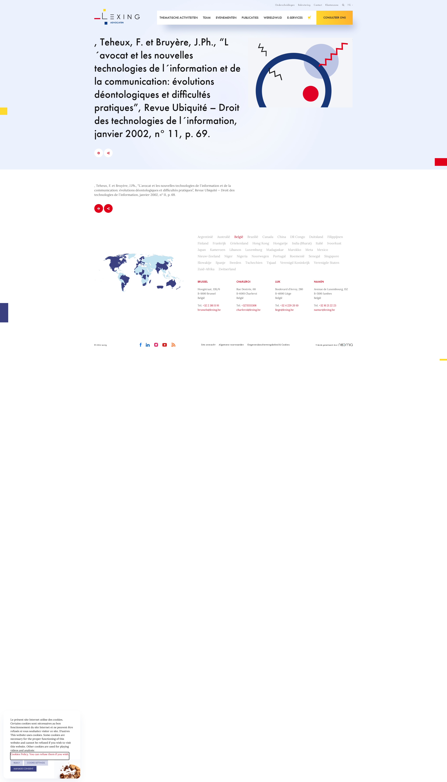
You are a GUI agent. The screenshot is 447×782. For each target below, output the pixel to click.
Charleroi (243, 281)
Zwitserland (227, 269)
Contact (318, 4)
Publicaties (250, 18)
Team (207, 18)
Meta (309, 250)
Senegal (314, 256)
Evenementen (226, 18)
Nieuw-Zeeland (209, 256)
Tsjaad (271, 263)
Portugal (279, 256)
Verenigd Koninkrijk (295, 263)
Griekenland (239, 243)
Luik (277, 281)
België (238, 237)
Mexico (322, 250)
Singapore (331, 256)
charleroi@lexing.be (248, 309)
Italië (319, 243)
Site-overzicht (208, 344)
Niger (228, 256)
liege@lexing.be (284, 309)
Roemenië (297, 256)
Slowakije (204, 263)
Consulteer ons (334, 17)
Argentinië (205, 237)
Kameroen (217, 250)
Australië (223, 237)
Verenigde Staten (326, 263)
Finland (203, 243)
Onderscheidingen (285, 4)
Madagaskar (275, 250)
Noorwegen (260, 256)
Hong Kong (260, 243)
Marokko (294, 250)
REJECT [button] (17, 762)
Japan (202, 250)
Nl (349, 5)
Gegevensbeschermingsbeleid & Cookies (268, 344)
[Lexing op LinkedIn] (148, 345)
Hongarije (280, 243)
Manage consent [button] (23, 768)
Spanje (220, 263)
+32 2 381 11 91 (211, 305)
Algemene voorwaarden (231, 344)
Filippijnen (335, 237)
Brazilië (252, 237)
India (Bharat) (302, 243)
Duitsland (316, 237)
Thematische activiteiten (179, 18)
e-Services (295, 18)
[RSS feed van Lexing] (173, 345)
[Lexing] (119, 17)
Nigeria (242, 256)
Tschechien (253, 263)
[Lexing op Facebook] (141, 345)
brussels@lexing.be (209, 309)
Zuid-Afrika (206, 269)
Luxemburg (253, 250)
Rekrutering (304, 4)
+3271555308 (248, 305)
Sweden (235, 263)
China (281, 237)
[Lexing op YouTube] (164, 345)
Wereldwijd (273, 18)
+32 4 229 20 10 (289, 305)
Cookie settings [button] (36, 762)
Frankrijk (219, 243)
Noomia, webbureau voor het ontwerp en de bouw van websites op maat (346, 345)
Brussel (203, 281)
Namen (319, 281)
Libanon (235, 250)
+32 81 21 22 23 (327, 305)
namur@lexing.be (324, 309)
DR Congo (297, 237)
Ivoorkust (334, 243)
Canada (267, 237)
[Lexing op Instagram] (156, 345)
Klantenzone (332, 4)
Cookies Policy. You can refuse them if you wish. (39, 754)
